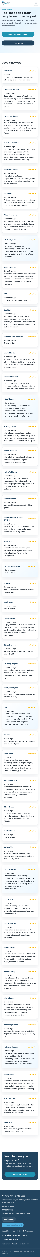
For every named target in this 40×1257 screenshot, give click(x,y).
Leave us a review (20, 1174)
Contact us (18, 43)
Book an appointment (12, 1225)
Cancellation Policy (10, 1239)
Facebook (16, 1244)
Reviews (16, 1235)
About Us (5, 1231)
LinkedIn (25, 1244)
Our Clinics (6, 1235)
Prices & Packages (25, 1231)
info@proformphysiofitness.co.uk (16, 1213)
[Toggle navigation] (36, 3)
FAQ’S (24, 1235)
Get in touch (9, 1219)
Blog (13, 1231)
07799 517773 (7, 1210)
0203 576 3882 (8, 1206)
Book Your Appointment (18, 34)
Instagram (6, 1244)
